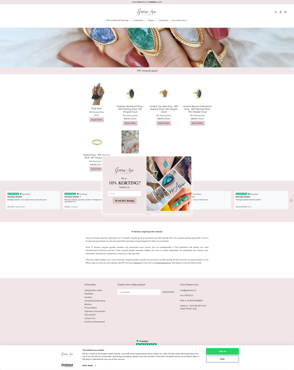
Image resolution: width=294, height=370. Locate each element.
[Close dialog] (189, 159)
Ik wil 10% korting (124, 200)
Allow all (222, 351)
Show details (87, 365)
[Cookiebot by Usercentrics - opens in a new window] (67, 365)
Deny (222, 359)
